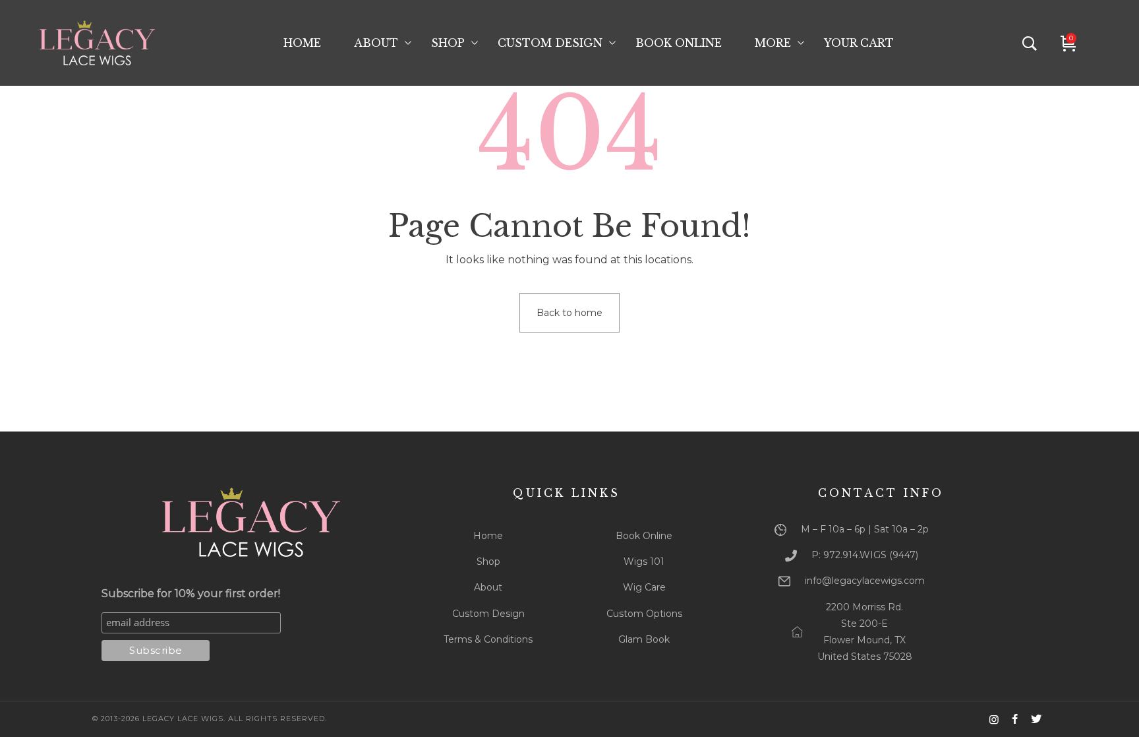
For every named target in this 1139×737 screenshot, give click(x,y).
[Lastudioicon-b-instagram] (994, 719)
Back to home (569, 313)
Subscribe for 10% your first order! (191, 593)
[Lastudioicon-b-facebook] (1015, 719)
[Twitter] (1036, 719)
